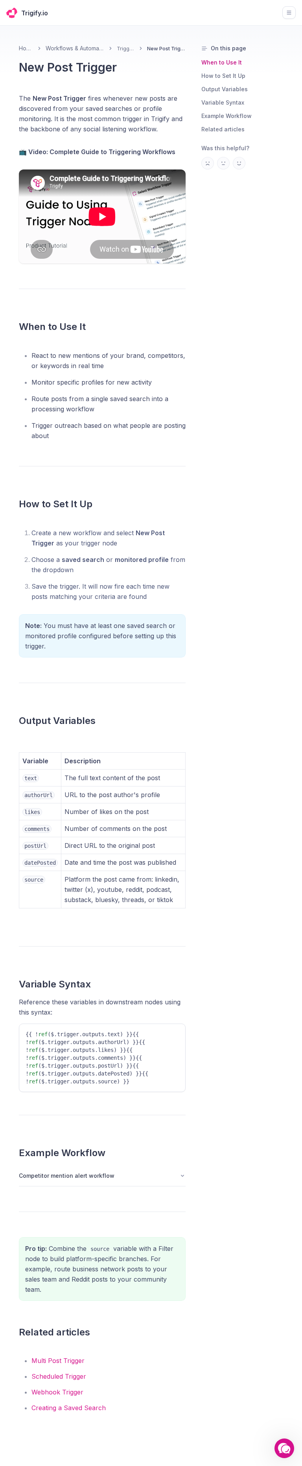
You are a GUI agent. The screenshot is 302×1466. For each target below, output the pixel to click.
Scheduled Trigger (58, 1376)
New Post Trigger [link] (166, 48)
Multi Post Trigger (58, 1361)
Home (26, 48)
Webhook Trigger (57, 1392)
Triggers (126, 48)
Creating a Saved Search (68, 1408)
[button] (284, 1448)
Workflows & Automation (75, 48)
